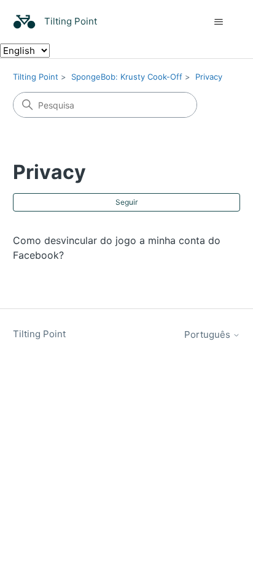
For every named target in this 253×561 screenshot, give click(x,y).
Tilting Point (35, 77)
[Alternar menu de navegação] (218, 22)
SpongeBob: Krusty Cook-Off (126, 77)
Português (208, 334)
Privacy (208, 77)
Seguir (126, 202)
